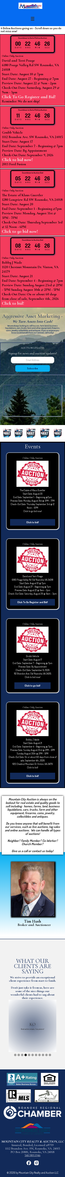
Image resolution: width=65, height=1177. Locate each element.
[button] (32, 18)
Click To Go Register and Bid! (32, 602)
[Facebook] (29, 1163)
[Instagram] (36, 1163)
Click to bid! (32, 522)
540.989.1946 (32, 1155)
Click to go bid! (32, 685)
